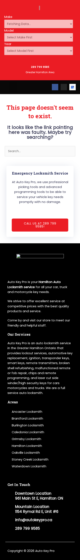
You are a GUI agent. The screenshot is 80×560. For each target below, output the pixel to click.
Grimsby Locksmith (26, 439)
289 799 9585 (40, 67)
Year (7, 44)
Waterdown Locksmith (29, 466)
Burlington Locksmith (28, 425)
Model (9, 30)
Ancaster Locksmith (27, 412)
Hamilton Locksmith (27, 446)
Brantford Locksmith (27, 418)
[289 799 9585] (40, 60)
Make (8, 17)
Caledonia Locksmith (28, 432)
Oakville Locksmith (26, 453)
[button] (13, 87)
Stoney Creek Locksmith (30, 459)
